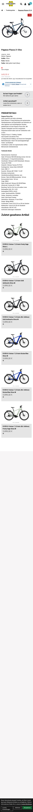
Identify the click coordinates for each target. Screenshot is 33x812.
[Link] (3, 4)
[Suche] (21, 4)
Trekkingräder (10, 10)
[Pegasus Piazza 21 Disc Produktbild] (16, 27)
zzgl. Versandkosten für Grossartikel (22, 78)
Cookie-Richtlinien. (26, 804)
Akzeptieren (27, 807)
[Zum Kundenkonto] (25, 4)
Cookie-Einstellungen (6, 808)
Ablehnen (17, 807)
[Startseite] (2, 10)
